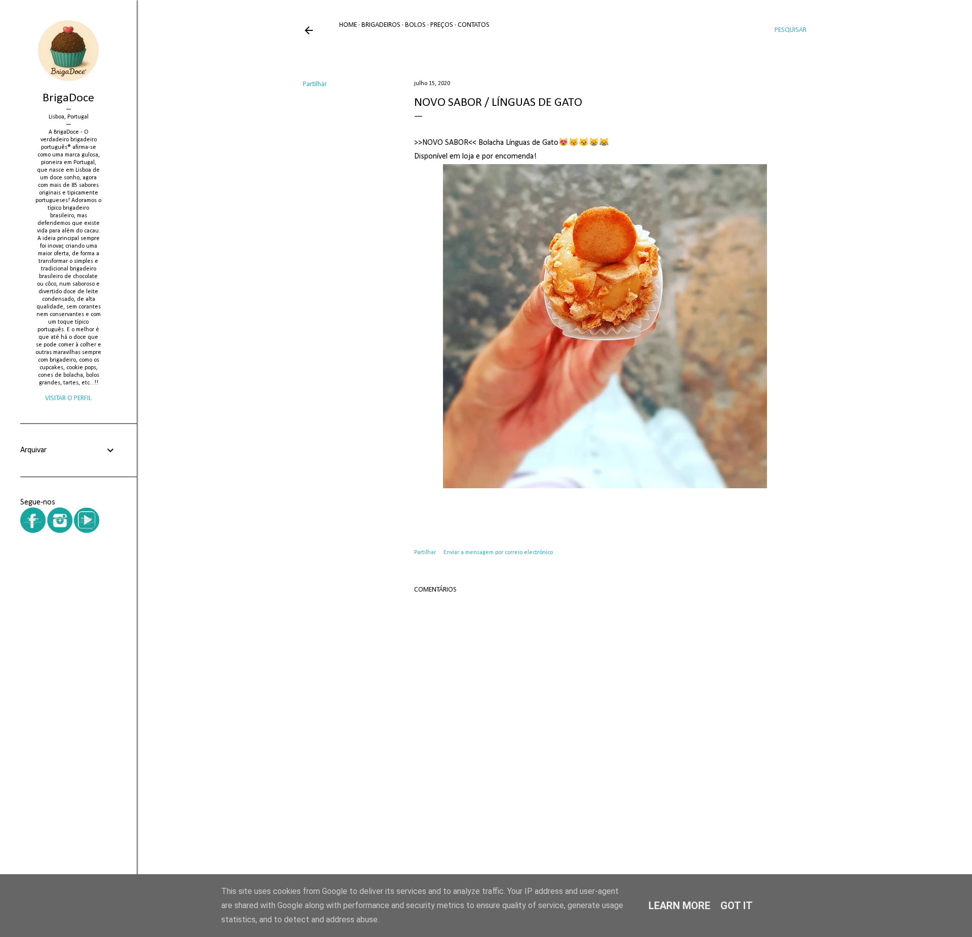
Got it (736, 906)
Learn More (679, 906)
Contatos (474, 25)
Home (348, 25)
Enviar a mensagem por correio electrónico (498, 553)
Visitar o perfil (68, 398)
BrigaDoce (68, 98)
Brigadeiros (380, 25)
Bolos (415, 25)
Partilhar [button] (315, 84)
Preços (441, 25)
